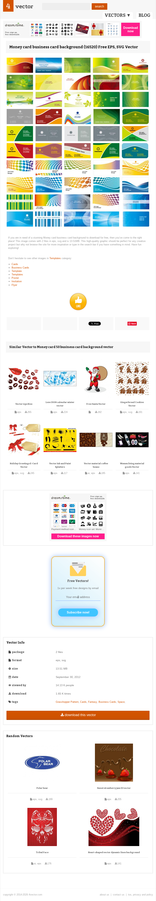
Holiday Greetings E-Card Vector (24, 465)
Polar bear (42, 788)
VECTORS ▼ (118, 15)
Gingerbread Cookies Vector (132, 404)
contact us (118, 894)
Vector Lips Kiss (23, 404)
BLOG (144, 15)
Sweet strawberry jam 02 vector (114, 788)
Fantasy (92, 701)
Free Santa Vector (96, 404)
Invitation (17, 281)
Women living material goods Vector (132, 465)
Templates (55, 258)
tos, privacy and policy (140, 894)
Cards (15, 264)
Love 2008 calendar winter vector (60, 404)
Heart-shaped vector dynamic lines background (114, 852)
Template (17, 271)
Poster (15, 277)
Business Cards (20, 267)
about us (104, 894)
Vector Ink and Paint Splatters (60, 465)
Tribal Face (42, 852)
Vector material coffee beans (96, 465)
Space (121, 701)
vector (24, 6)
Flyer (14, 285)
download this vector (80, 715)
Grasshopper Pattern (67, 701)
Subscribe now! (78, 612)
